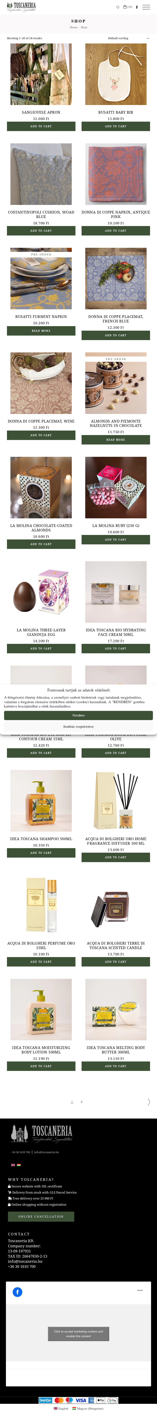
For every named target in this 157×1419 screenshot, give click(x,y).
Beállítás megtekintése (78, 726)
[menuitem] (13, 1164)
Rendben (79, 715)
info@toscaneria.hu (46, 1152)
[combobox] (127, 38)
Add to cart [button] (41, 126)
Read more (41, 330)
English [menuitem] (63, 1408)
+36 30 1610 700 (20, 1152)
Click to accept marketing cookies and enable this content (78, 1334)
